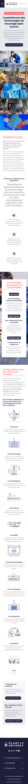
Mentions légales (11, 779)
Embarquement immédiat (13, 721)
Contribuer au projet (13, 698)
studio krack (18, 781)
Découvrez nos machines (14, 45)
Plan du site (18, 779)
